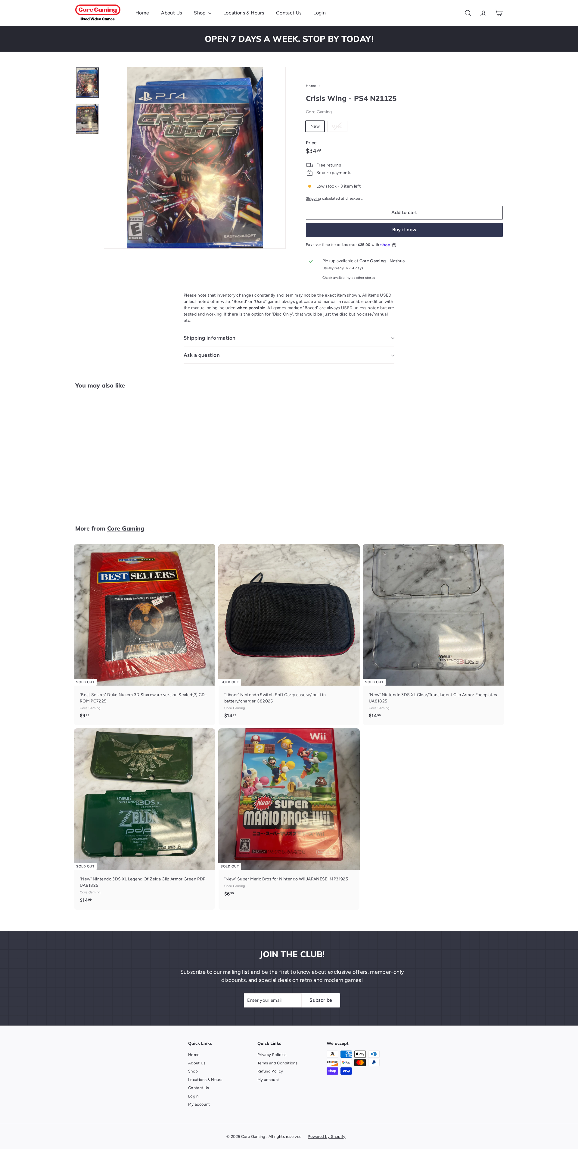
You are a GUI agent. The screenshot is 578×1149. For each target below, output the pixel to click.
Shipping (313, 198)
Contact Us (289, 13)
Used (339, 127)
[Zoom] (194, 157)
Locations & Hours (243, 13)
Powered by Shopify (326, 1136)
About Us (171, 13)
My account (199, 1104)
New (315, 126)
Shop (200, 13)
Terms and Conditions (277, 1063)
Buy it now (404, 229)
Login (319, 13)
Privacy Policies (272, 1054)
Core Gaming (319, 111)
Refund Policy (270, 1071)
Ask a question (202, 355)
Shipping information (210, 338)
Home (142, 13)
